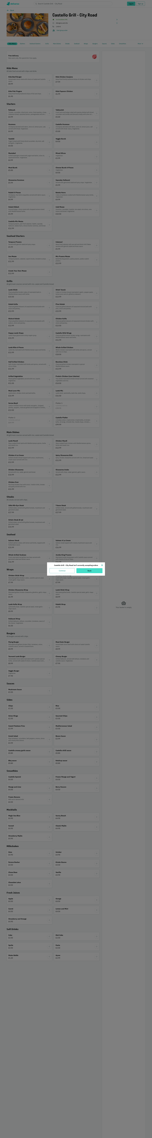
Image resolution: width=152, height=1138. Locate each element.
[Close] (102, 565)
